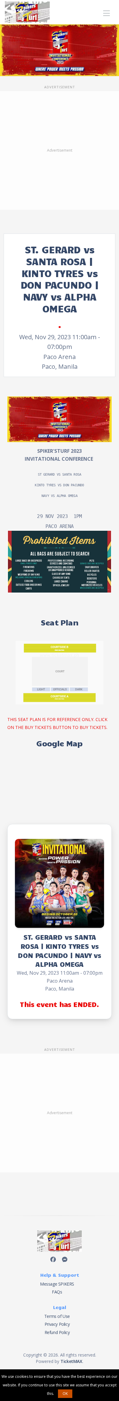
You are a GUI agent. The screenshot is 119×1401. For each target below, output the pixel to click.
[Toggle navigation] (106, 12)
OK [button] (65, 1393)
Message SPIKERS (57, 1284)
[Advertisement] (59, 150)
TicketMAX (71, 1361)
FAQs (57, 1292)
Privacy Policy (57, 1324)
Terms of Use (57, 1316)
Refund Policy (57, 1332)
